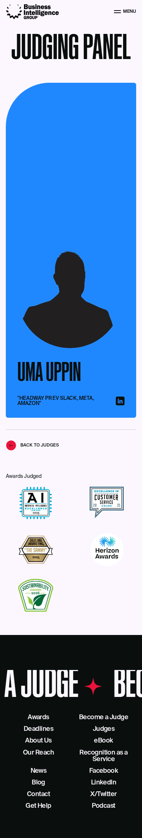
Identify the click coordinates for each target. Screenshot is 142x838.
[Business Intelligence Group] (32, 11)
